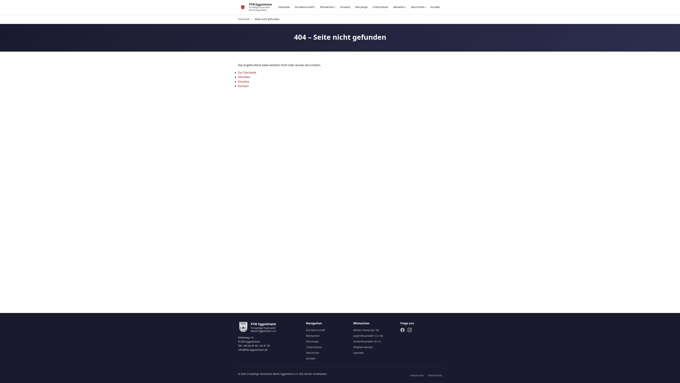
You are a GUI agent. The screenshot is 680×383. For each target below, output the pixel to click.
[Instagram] (409, 331)
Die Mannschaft (305, 7)
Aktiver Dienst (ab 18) (366, 330)
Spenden (358, 352)
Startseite (284, 7)
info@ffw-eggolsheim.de (253, 349)
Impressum (417, 375)
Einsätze (345, 7)
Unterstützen (380, 7)
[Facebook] (402, 331)
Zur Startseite (247, 72)
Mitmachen (327, 7)
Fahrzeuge (361, 7)
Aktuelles (399, 7)
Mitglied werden (363, 347)
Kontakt (435, 7)
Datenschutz (435, 375)
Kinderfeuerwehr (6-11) (367, 341)
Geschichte (418, 7)
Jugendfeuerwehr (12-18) (368, 335)
